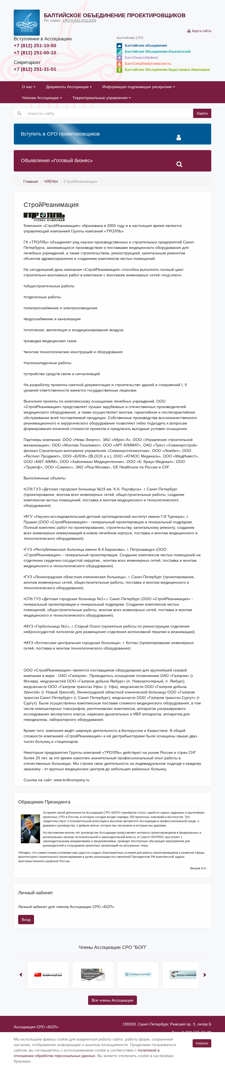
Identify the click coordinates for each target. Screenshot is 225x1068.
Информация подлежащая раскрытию (137, 87)
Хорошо (202, 1043)
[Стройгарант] (93, 975)
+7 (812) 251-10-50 (35, 45)
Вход (26, 919)
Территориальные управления (100, 97)
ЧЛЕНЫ (51, 181)
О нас (27, 87)
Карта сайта (200, 31)
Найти (202, 113)
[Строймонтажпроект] (138, 975)
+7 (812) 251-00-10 (35, 52)
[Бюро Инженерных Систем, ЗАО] (48, 975)
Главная (30, 181)
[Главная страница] (27, 23)
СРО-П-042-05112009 (79, 21)
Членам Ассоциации (41, 97)
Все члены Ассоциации (112, 1000)
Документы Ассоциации (68, 87)
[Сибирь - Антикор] (183, 975)
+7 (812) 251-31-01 (35, 69)
